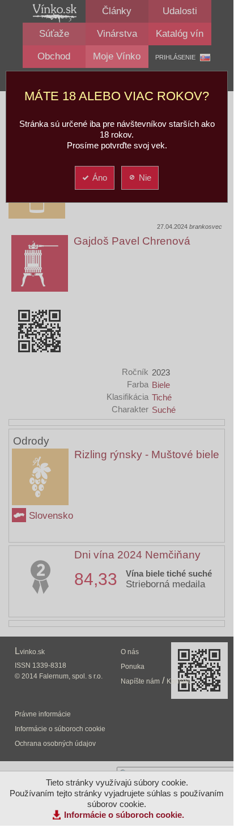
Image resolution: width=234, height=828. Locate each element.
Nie (145, 177)
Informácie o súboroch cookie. (124, 815)
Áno (99, 177)
